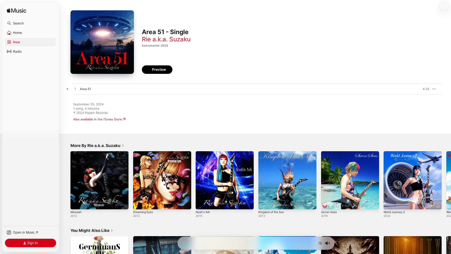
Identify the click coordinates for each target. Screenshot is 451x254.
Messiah (76, 153)
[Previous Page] (65, 180)
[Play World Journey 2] (389, 203)
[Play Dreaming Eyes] (139, 203)
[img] (16, 10)
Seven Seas (329, 153)
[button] (30, 23)
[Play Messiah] (76, 203)
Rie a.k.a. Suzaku (166, 39)
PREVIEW (424, 88)
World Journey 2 (396, 153)
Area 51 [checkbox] (85, 89)
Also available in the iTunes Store (97, 119)
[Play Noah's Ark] (201, 203)
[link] (97, 145)
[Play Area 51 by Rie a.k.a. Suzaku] (75, 89)
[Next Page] (446, 180)
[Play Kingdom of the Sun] (264, 203)
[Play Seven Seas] (326, 203)
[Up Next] (320, 243)
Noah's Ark (204, 153)
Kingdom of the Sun (273, 153)
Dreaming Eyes (144, 153)
